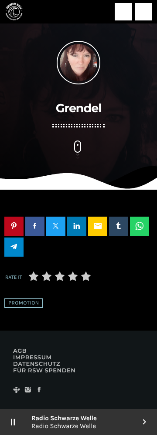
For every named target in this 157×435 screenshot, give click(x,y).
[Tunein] (16, 390)
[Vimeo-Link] (14, 12)
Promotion (23, 303)
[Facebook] (39, 390)
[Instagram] (27, 390)
